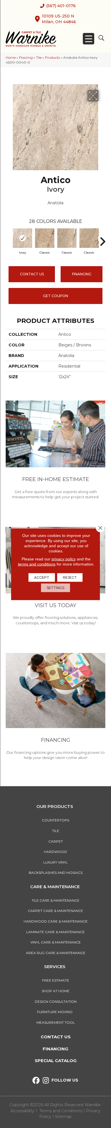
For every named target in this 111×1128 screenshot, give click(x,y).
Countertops (55, 820)
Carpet (55, 841)
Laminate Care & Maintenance (55, 932)
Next (102, 239)
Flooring (26, 57)
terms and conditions (37, 564)
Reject (70, 577)
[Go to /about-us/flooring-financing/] (55, 707)
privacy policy (64, 558)
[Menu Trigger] (88, 38)
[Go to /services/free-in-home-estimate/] (55, 451)
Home (11, 57)
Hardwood (55, 852)
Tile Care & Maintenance (55, 900)
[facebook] (36, 1080)
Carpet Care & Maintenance (55, 911)
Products (52, 57)
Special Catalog (56, 1060)
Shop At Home (55, 991)
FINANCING (81, 274)
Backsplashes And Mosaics (56, 872)
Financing (55, 1049)
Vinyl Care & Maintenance (55, 942)
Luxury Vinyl (55, 862)
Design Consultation (56, 1001)
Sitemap (63, 1116)
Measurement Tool (55, 1022)
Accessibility (22, 1110)
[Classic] (45, 238)
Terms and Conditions (60, 1110)
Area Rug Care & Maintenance (55, 953)
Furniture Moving (55, 1012)
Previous (8, 239)
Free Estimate (55, 980)
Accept (41, 577)
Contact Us (32, 274)
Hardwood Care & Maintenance (56, 921)
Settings (55, 587)
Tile (39, 57)
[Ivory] (22, 238)
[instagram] (46, 1080)
